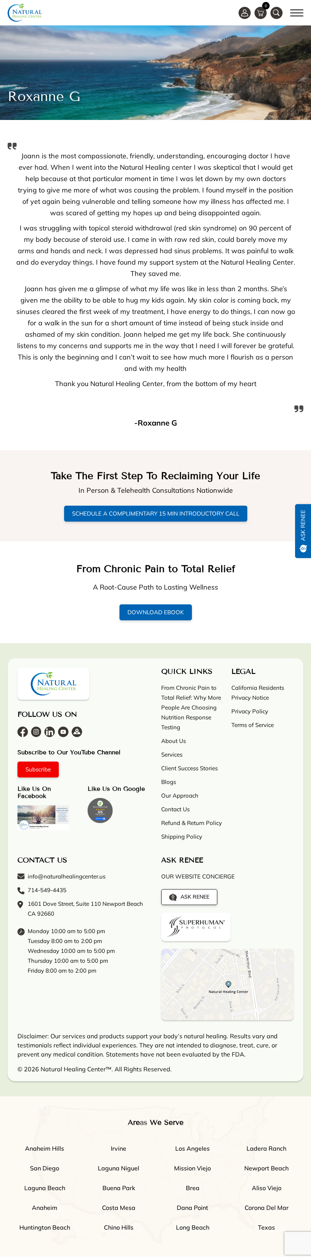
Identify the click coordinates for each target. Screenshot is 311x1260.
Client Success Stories (189, 768)
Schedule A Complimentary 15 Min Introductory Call (155, 513)
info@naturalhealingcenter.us (66, 876)
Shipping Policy (181, 836)
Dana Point (192, 1207)
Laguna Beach (44, 1188)
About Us (173, 740)
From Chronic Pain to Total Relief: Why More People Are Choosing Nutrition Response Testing (191, 707)
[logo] (25, 13)
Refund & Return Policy (191, 822)
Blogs (168, 781)
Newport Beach (266, 1168)
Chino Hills (119, 1227)
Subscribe (38, 769)
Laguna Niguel (118, 1168)
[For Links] (296, 11)
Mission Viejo (192, 1168)
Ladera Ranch (266, 1148)
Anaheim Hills (44, 1148)
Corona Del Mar (267, 1207)
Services (171, 754)
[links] (276, 13)
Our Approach (179, 795)
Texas (266, 1227)
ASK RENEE (195, 896)
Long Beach (192, 1227)
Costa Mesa (118, 1207)
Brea (192, 1188)
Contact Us (175, 809)
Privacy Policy (249, 711)
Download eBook (155, 612)
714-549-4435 (47, 890)
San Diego (44, 1168)
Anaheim (44, 1207)
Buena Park (118, 1188)
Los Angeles (192, 1148)
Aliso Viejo (266, 1188)
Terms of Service (252, 725)
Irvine (118, 1148)
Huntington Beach (44, 1227)
